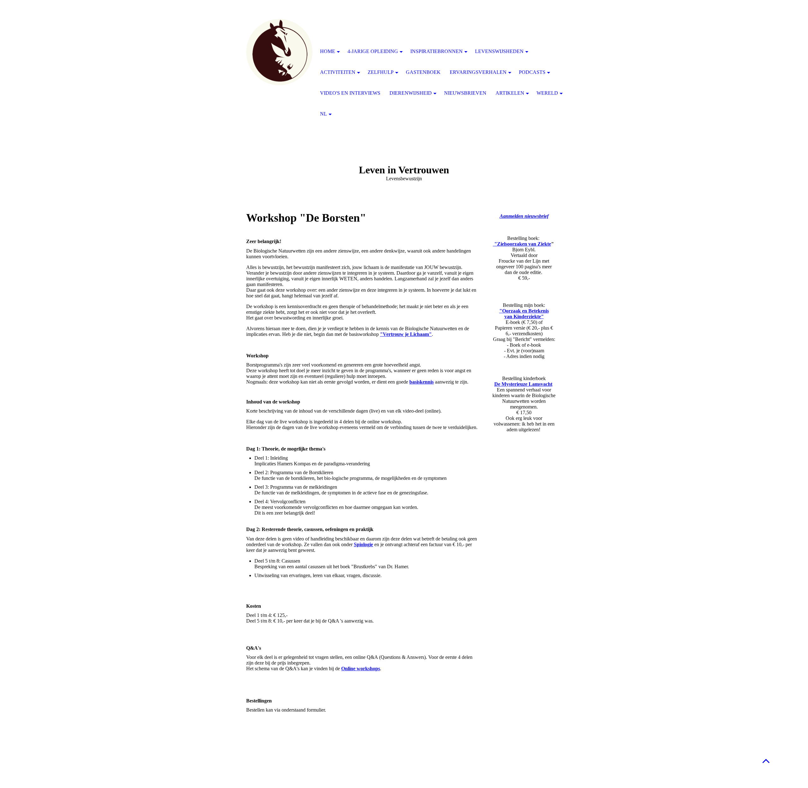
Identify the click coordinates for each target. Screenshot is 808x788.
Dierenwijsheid (410, 93)
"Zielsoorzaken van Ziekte (522, 244)
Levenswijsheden (499, 51)
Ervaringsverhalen (478, 72)
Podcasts (532, 72)
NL (323, 113)
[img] (279, 52)
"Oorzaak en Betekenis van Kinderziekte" (524, 313)
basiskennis (421, 382)
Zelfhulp (381, 72)
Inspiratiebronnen (436, 51)
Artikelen (510, 93)
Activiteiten (337, 72)
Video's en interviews (350, 93)
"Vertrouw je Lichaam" (406, 334)
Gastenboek (423, 72)
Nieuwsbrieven (465, 93)
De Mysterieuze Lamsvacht (523, 384)
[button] (766, 760)
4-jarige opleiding (373, 51)
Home (327, 51)
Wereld (547, 93)
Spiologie (363, 544)
